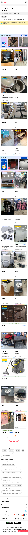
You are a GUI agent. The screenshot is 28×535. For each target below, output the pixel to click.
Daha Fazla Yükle (14, 441)
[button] (2, 2)
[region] (14, 42)
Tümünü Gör (23, 35)
